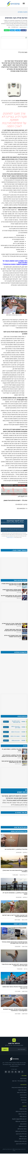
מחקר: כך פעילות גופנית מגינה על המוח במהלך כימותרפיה (14, 871)
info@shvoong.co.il (10, 537)
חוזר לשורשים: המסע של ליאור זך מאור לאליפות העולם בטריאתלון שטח (14, 915)
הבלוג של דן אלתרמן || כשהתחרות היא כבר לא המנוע (15, 893)
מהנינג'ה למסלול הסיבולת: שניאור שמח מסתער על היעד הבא (14, 987)
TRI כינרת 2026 (23, 1109)
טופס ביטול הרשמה (22, 1090)
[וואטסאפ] (9, 1072)
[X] (15, 1072)
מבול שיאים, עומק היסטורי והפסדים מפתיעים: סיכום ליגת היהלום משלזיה (12, 630)
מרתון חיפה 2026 (23, 1139)
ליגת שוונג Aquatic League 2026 (19, 1119)
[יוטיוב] (12, 1072)
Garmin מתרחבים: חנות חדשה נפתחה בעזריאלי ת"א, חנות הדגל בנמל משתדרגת (14, 942)
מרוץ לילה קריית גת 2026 (21, 1111)
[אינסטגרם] (5, 1072)
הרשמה (5, 1049)
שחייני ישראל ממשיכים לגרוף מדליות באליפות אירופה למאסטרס (12, 636)
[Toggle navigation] (24, 4)
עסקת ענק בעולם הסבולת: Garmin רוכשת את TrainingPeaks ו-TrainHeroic (15, 1009)
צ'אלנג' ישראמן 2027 (22, 1129)
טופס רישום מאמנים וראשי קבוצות (19, 1087)
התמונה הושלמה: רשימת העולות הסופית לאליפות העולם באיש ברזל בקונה (12, 590)
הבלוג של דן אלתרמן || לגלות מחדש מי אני (16, 849)
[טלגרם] (19, 1072)
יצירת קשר (24, 1102)
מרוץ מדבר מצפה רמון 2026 (21, 1141)
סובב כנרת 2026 (23, 1136)
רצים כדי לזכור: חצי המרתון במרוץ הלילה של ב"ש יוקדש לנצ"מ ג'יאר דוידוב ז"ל (11, 596)
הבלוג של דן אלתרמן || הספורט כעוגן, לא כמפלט (11, 749)
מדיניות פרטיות (23, 1095)
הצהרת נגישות (23, 1097)
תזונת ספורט (22, 12)
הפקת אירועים (23, 1078)
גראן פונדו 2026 (23, 1116)
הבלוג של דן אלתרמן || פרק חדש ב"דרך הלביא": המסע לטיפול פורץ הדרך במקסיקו (11, 755)
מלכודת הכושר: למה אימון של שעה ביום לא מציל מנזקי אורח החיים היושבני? (14, 964)
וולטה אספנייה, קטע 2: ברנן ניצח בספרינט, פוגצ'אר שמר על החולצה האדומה (11, 624)
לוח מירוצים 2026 (23, 1126)
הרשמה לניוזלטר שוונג (22, 1092)
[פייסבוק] (22, 1072)
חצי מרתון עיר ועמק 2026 (21, 1121)
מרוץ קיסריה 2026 (23, 1114)
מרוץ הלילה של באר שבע (21, 1134)
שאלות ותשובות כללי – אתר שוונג (19, 1081)
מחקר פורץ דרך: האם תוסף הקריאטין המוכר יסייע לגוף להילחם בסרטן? (11, 761)
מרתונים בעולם (23, 1124)
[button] (24, 30)
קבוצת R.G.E (24, 1100)
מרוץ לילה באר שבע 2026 (21, 1131)
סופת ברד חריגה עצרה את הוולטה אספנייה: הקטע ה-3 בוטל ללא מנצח (11, 584)
